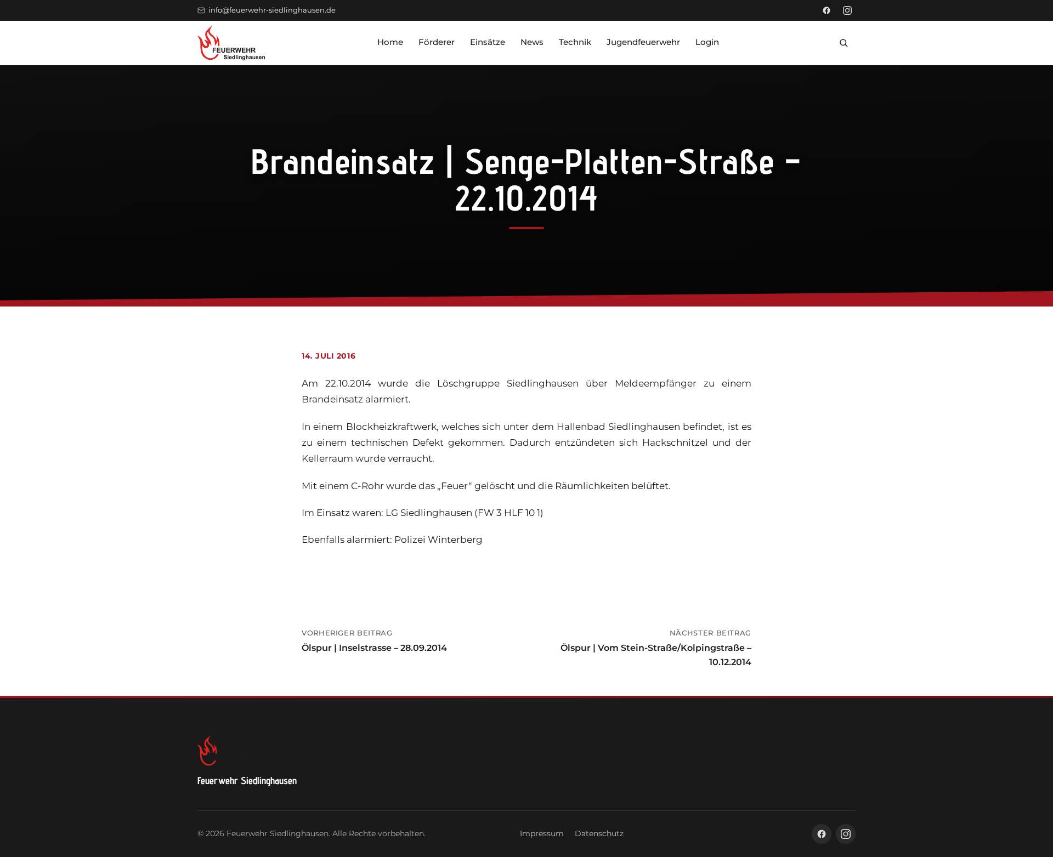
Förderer (436, 42)
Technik (575, 42)
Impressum (542, 833)
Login (707, 42)
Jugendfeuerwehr (643, 42)
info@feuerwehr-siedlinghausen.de (272, 10)
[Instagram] (847, 10)
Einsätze (487, 42)
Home (390, 42)
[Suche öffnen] (843, 43)
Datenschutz (599, 833)
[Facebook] (826, 10)
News (532, 42)
